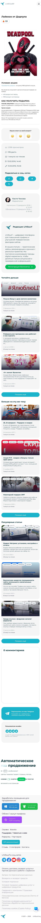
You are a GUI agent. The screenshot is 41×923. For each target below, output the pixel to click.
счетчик (30, 527)
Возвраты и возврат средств (14, 878)
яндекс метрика (8, 527)
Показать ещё (20, 394)
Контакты (25, 847)
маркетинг (15, 318)
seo (34, 603)
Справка (5, 830)
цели (37, 527)
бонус (25, 407)
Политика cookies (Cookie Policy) (16, 908)
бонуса (26, 283)
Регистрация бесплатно (19, 267)
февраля (13, 283)
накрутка (21, 564)
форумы (28, 603)
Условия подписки (10, 882)
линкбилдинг (19, 603)
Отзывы (5, 847)
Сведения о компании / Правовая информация (17, 891)
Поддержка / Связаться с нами (14, 833)
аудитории (6, 564)
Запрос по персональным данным (17, 875)
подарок (6, 479)
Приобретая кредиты (8, 85)
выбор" (5, 356)
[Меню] (39, 4)
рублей (20, 442)
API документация (10, 842)
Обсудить (12, 152)
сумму (20, 283)
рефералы (6, 318)
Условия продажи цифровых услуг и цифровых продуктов (18, 886)
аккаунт (6, 283)
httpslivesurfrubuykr (31, 442)
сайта (14, 564)
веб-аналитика (21, 527)
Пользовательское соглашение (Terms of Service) (20, 897)
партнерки (24, 318)
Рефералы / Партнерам (11, 837)
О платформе (14, 847)
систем (28, 564)
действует (12, 442)
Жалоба (13, 830)
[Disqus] (20, 677)
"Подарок (13, 356)
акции (21, 356)
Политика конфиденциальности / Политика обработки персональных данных (18, 903)
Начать (21, 779)
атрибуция (34, 318)
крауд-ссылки (7, 603)
